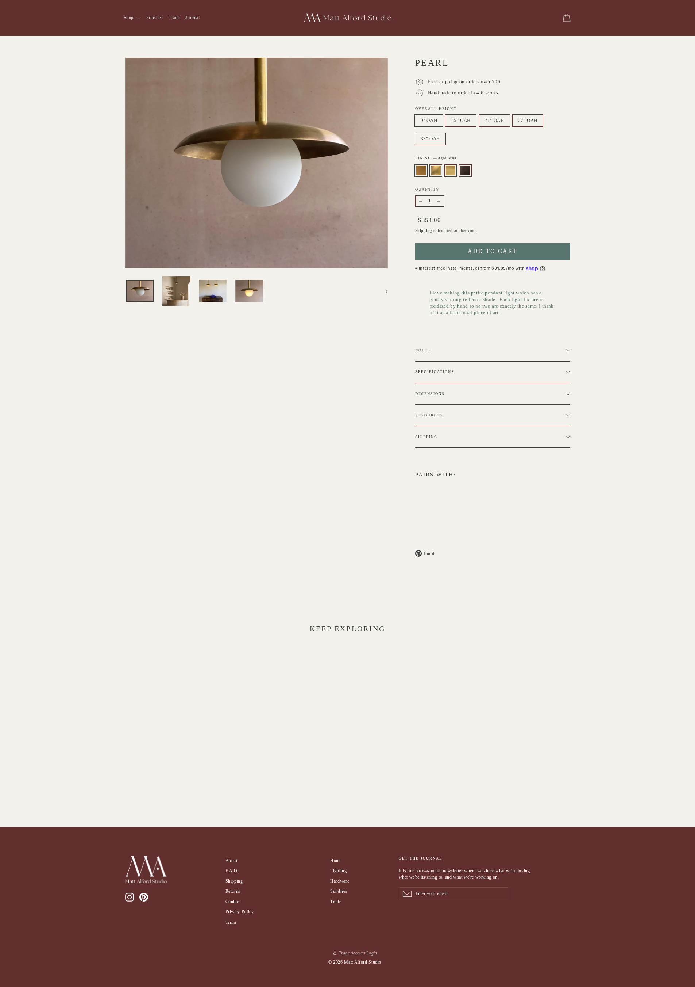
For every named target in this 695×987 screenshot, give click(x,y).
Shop (129, 17)
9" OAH (429, 120)
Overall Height (436, 109)
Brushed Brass (451, 170)
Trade (174, 17)
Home (336, 860)
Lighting (338, 870)
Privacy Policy (239, 911)
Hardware (339, 881)
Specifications (435, 372)
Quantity (427, 189)
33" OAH (430, 138)
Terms (231, 922)
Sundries (338, 891)
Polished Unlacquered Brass (436, 170)
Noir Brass (465, 170)
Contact (232, 901)
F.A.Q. (232, 870)
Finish (436, 158)
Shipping (423, 230)
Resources (429, 415)
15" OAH (461, 120)
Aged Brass (421, 170)
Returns (233, 891)
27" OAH (528, 120)
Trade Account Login (358, 953)
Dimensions (430, 394)
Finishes (154, 17)
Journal (192, 17)
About (231, 860)
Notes (422, 350)
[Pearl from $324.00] (428, 498)
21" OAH (494, 120)
